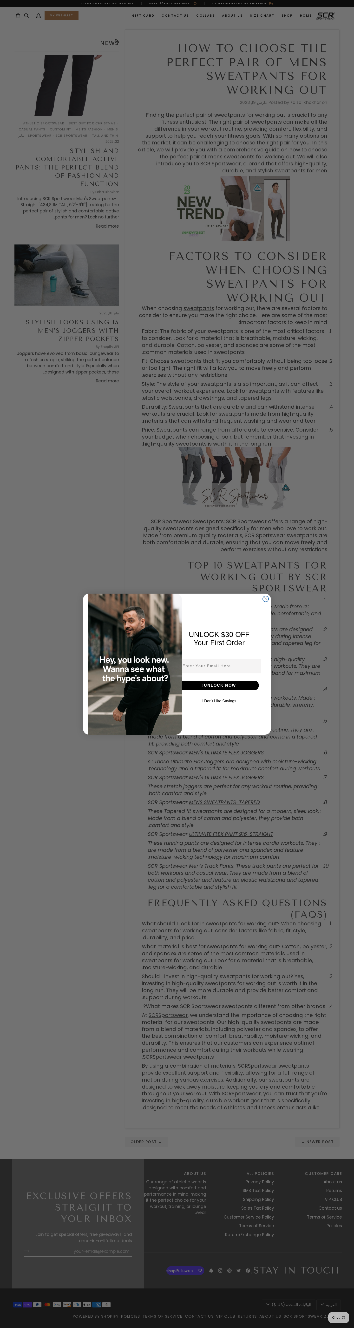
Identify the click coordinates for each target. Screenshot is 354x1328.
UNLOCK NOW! (219, 685)
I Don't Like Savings (219, 701)
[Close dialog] (266, 599)
